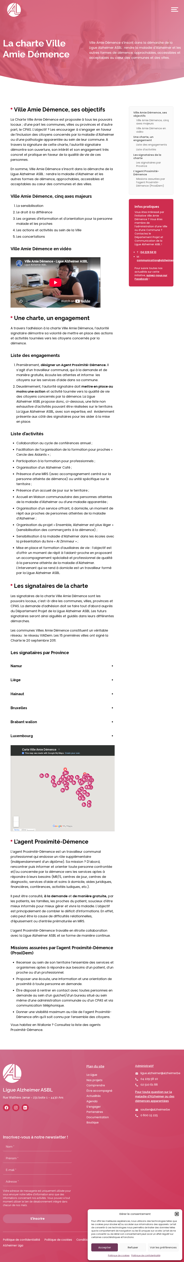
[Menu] (174, 10)
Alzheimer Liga (13, 1245)
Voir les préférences (163, 1247)
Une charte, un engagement (143, 138)
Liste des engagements (151, 144)
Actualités (93, 1096)
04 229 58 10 (148, 252)
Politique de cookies (119, 1255)
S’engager (93, 1107)
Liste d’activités (146, 149)
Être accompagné (99, 1091)
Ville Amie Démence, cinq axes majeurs (152, 121)
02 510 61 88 (149, 1084)
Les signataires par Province (148, 164)
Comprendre (95, 1085)
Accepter (104, 1247)
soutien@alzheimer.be (155, 1109)
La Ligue (91, 1075)
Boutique (92, 1122)
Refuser (133, 1247)
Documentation (97, 1117)
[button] (177, 1214)
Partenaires (94, 1112)
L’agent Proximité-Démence (146, 172)
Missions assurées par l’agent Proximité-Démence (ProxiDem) (150, 182)
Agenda (91, 1101)
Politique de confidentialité (145, 1255)
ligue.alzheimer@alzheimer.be (160, 1073)
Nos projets (94, 1080)
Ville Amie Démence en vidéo (151, 130)
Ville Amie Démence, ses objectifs (150, 114)
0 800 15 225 (149, 1115)
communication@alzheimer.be (157, 260)
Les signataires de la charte (147, 156)
